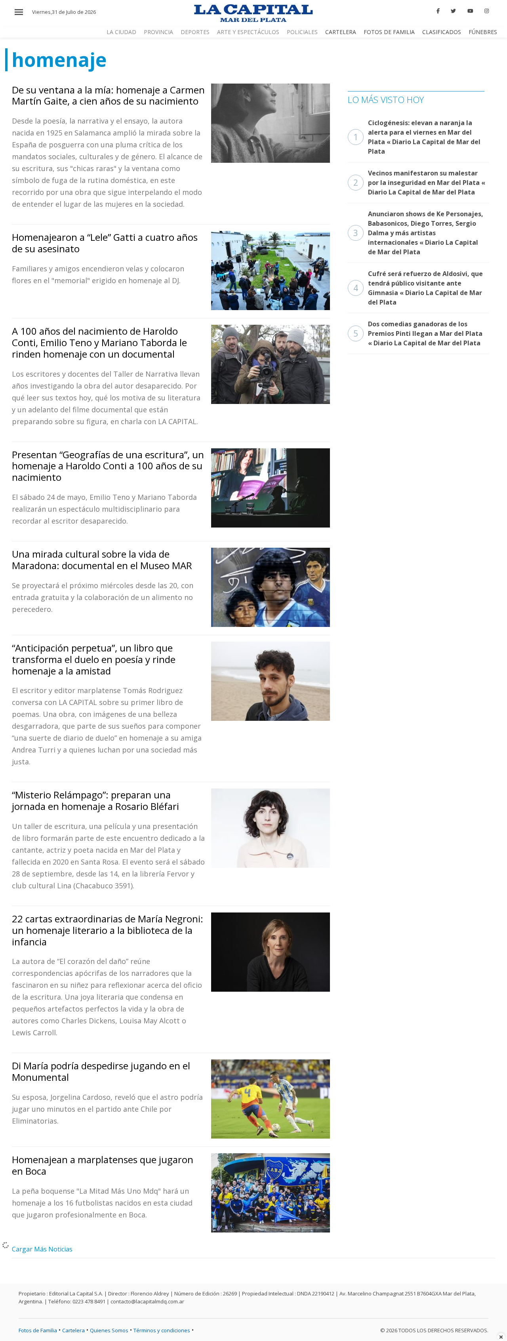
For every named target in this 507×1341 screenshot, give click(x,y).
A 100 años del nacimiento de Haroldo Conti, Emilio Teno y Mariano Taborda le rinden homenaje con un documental (99, 342)
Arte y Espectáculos (248, 32)
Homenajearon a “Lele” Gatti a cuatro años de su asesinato (105, 242)
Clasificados (441, 32)
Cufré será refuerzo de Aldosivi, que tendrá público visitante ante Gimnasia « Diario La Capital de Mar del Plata (418, 288)
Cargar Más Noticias (42, 1249)
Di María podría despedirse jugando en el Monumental (101, 1071)
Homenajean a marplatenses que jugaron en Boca (102, 1165)
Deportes (195, 32)
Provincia (158, 32)
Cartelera (340, 32)
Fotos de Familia (389, 32)
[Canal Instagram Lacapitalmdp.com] (486, 11)
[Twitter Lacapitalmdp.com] (453, 11)
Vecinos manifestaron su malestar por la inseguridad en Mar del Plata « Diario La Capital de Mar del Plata (419, 182)
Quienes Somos (109, 1330)
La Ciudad (121, 32)
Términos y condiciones (161, 1330)
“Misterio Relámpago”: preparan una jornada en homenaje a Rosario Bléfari (95, 800)
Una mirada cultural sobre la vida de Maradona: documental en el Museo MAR (102, 559)
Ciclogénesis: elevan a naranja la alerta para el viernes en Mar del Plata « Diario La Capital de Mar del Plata (416, 137)
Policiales (302, 32)
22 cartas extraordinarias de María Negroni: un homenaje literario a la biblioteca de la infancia (107, 930)
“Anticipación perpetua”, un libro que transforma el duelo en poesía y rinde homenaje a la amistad (93, 659)
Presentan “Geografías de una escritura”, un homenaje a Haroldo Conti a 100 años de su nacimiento (108, 466)
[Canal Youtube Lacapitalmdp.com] (470, 11)
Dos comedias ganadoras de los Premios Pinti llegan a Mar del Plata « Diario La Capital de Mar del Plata (417, 333)
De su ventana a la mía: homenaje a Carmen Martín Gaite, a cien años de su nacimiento (108, 95)
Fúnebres (483, 32)
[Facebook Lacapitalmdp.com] (438, 11)
